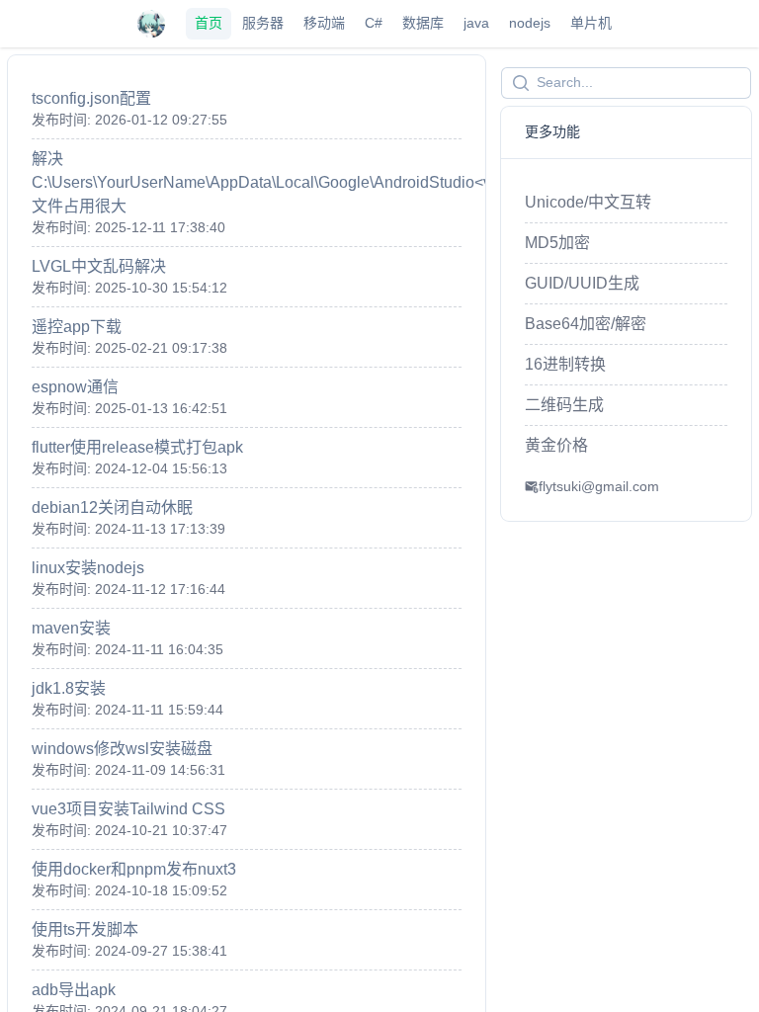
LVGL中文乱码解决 (99, 266)
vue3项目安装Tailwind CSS (128, 809)
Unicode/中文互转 (588, 202)
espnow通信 (75, 387)
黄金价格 (556, 445)
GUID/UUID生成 (582, 283)
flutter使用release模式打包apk (137, 447)
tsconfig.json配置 (91, 98)
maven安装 (71, 628)
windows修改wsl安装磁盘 (122, 748)
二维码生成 (564, 404)
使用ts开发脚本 (85, 929)
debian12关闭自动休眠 (112, 507)
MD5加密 (557, 242)
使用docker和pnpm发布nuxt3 (134, 869)
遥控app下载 (77, 326)
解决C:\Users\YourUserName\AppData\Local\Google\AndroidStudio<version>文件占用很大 (288, 182)
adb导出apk (74, 989)
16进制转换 (565, 364)
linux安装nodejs (88, 567)
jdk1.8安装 (69, 688)
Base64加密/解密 (585, 323)
